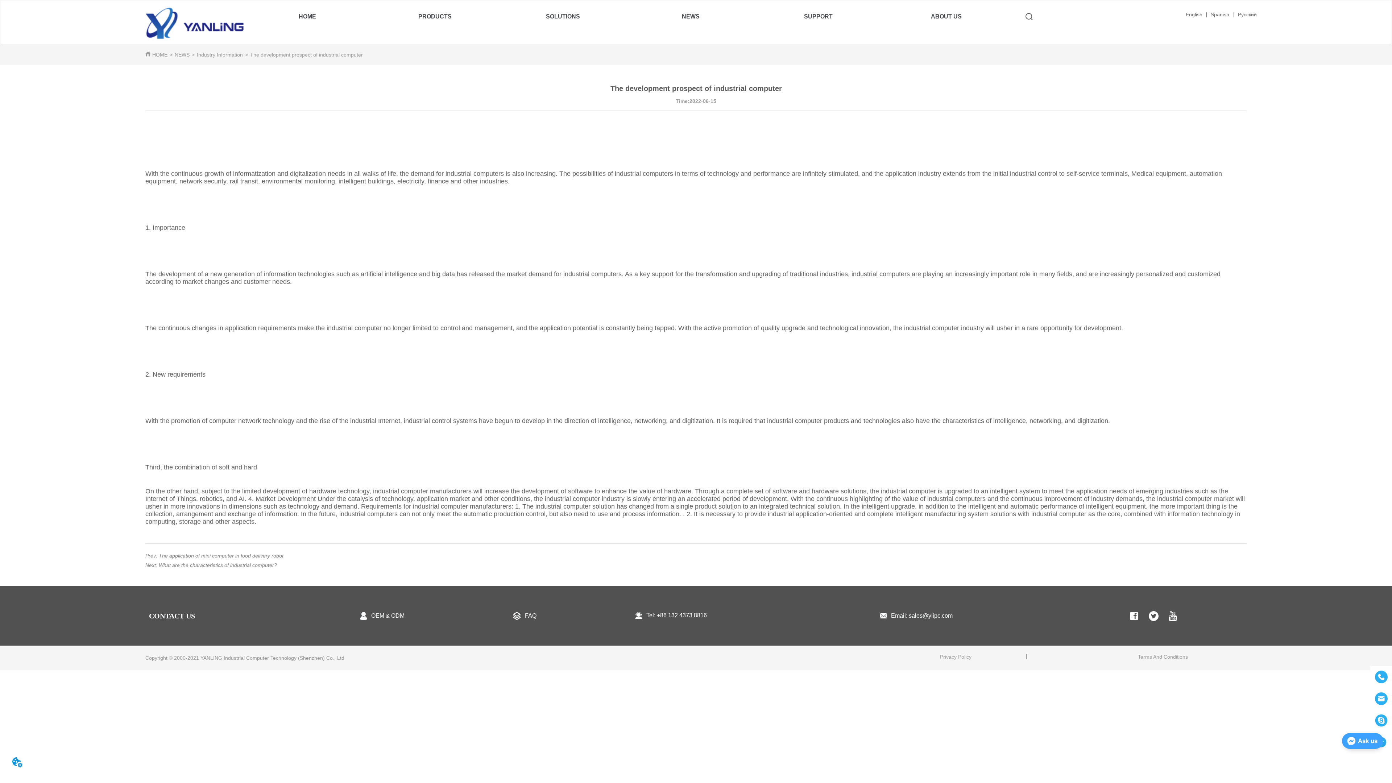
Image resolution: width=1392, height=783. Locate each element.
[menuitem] (435, 17)
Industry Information (220, 55)
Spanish (1220, 14)
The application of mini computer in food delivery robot (221, 556)
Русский (1247, 14)
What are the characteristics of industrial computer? (218, 565)
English (1194, 14)
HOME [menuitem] (307, 16)
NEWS (182, 55)
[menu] (627, 17)
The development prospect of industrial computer (306, 55)
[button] (435, 16)
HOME (159, 55)
